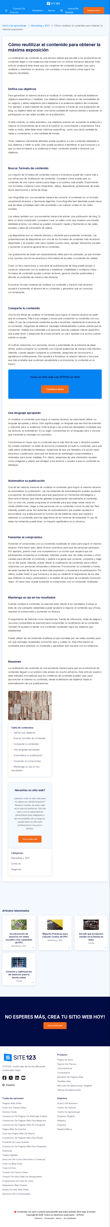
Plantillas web (64, 1081)
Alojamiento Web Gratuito (14, 1185)
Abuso (59, 1218)
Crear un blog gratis (12, 1163)
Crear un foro (9, 1168)
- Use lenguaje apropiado (25, 749)
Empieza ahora (94, 10)
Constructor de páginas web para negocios (24, 1120)
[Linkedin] (17, 1078)
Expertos (61, 1124)
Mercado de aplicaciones (74, 1085)
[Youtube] (23, 1078)
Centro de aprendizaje (14, 25)
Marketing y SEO (40, 25)
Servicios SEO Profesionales (16, 1193)
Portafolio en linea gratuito (15, 1142)
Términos (38, 1218)
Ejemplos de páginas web (70, 1077)
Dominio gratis (9, 1112)
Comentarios (63, 1072)
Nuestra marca (64, 1129)
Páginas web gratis (11, 1103)
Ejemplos (38, 10)
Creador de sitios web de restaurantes (22, 1176)
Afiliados (61, 1120)
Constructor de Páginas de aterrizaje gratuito (24, 1116)
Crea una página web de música (18, 1133)
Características (64, 1068)
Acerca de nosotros (67, 1103)
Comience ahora (55, 389)
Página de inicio (65, 1059)
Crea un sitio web (29, 839)
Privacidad (49, 1218)
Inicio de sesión (71, 10)
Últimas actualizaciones (69, 1090)
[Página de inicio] (6, 10)
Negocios (16, 869)
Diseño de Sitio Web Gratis (15, 1189)
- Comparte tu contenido (25, 744)
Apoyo (51, 10)
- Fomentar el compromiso (26, 761)
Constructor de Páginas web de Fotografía (23, 1124)
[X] (11, 1078)
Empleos (66, 1116)
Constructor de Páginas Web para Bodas (22, 1137)
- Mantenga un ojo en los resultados (25, 768)
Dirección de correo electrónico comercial (23, 1159)
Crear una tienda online (14, 1107)
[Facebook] (4, 1078)
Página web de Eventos (14, 1129)
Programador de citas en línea (17, 1181)
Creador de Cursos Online (15, 1172)
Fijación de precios (17, 10)
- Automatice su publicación (26, 755)
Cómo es (16, 863)
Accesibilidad (70, 1218)
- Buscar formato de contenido (28, 738)
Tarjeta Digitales (10, 1155)
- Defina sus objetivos (23, 732)
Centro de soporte (66, 1107)
